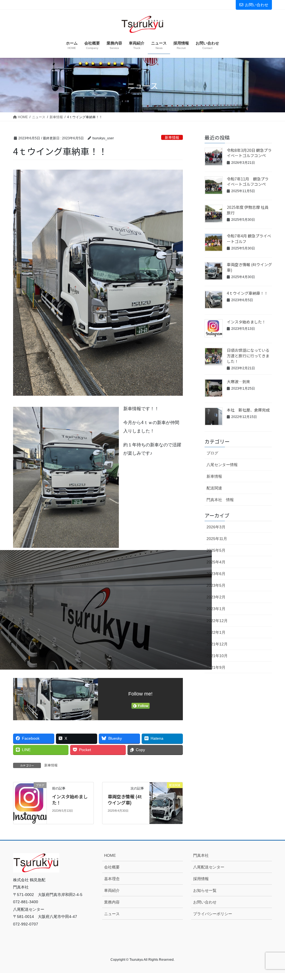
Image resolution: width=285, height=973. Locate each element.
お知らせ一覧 (205, 890)
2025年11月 (217, 538)
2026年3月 (216, 527)
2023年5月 (216, 585)
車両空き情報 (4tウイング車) (125, 799)
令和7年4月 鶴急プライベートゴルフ (249, 238)
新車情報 (172, 137)
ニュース (112, 914)
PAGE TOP (272, 939)
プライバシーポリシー (212, 914)
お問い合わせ (256, 5)
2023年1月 (216, 608)
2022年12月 (217, 620)
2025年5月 (216, 550)
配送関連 (214, 488)
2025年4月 (216, 562)
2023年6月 (216, 573)
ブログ (212, 453)
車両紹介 (112, 890)
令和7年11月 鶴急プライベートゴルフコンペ (248, 181)
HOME (110, 855)
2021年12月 (217, 644)
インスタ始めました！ (70, 799)
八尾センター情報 (222, 464)
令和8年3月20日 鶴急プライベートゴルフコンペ (249, 153)
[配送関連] (166, 802)
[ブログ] (29, 802)
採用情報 (201, 879)
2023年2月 (216, 597)
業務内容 (112, 902)
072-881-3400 (221, 4)
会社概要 (112, 867)
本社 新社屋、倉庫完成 (248, 410)
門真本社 (201, 855)
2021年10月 (217, 655)
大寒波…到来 (238, 381)
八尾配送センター (208, 867)
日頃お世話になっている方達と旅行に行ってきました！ (248, 355)
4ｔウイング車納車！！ (247, 293)
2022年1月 (216, 632)
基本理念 (112, 879)
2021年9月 (216, 667)
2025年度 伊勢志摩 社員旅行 (248, 210)
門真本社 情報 (220, 499)
